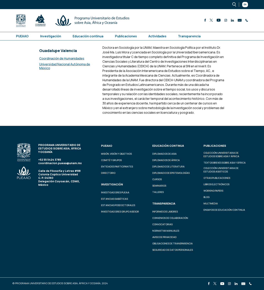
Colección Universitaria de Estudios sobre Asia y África (221, 154)
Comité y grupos (111, 160)
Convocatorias (162, 224)
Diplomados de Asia (164, 153)
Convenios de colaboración (170, 218)
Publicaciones (126, 36)
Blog (206, 197)
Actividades (157, 36)
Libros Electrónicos (216, 184)
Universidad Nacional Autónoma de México (64, 66)
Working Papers (213, 190)
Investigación (50, 36)
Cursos (157, 179)
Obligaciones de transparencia (172, 243)
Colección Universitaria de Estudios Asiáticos (221, 169)
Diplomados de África (166, 160)
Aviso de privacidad (164, 237)
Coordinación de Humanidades (61, 58)
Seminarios (159, 185)
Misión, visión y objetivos (116, 153)
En (245, 4)
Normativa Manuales (165, 230)
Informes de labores (165, 211)
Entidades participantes (117, 166)
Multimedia (211, 203)
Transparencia (189, 36)
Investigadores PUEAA (115, 192)
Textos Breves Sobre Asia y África (225, 162)
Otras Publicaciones (217, 178)
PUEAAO (22, 36)
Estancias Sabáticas (114, 198)
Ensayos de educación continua (224, 210)
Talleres (158, 192)
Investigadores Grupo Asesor (120, 211)
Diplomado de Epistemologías (171, 173)
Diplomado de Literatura (168, 166)
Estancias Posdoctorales (118, 205)
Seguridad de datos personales (172, 250)
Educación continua (88, 36)
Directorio (108, 173)
